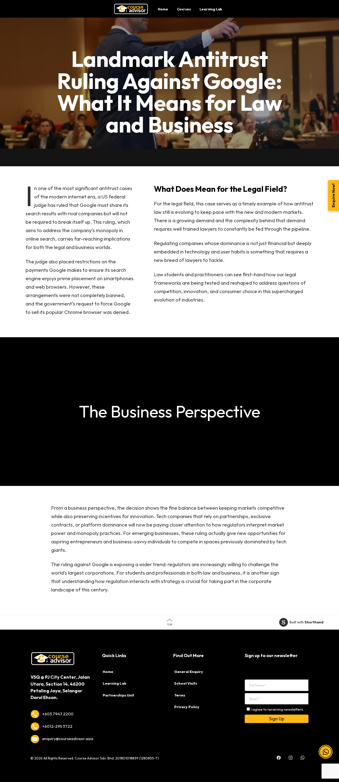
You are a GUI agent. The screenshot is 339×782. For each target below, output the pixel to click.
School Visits (185, 683)
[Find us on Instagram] (291, 754)
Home (108, 672)
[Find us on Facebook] (279, 754)
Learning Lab (114, 683)
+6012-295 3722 (57, 726)
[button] (325, 753)
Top (169, 624)
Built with (306, 622)
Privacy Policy (186, 707)
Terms (179, 695)
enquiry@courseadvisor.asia (67, 738)
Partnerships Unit (118, 695)
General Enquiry (188, 672)
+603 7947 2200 (57, 713)
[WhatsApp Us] (302, 754)
